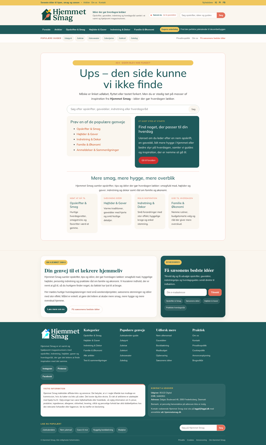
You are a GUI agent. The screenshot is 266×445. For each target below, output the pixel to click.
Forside (46, 29)
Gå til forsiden (148, 160)
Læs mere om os (55, 309)
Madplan (122, 430)
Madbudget (161, 350)
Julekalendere (48, 430)
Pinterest (62, 368)
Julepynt (68, 38)
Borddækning (162, 345)
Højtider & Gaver (97, 29)
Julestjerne (109, 38)
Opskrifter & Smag (75, 29)
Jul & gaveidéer (169, 15)
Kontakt (102, 2)
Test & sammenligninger (95, 360)
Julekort (122, 38)
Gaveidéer (161, 340)
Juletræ (80, 38)
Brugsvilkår (197, 360)
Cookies (190, 440)
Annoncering (201, 440)
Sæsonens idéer (164, 360)
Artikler (86, 2)
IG (216, 2)
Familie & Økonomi (144, 29)
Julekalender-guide (129, 335)
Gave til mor (82, 430)
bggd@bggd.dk (202, 409)
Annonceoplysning (201, 355)
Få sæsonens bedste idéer (212, 38)
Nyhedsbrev (207, 2)
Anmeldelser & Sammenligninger (98, 150)
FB (224, 2)
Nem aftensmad (164, 335)
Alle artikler (89, 355)
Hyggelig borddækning (103, 430)
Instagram (47, 368)
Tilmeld (215, 292)
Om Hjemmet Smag (217, 440)
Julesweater (94, 38)
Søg (221, 15)
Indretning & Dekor (120, 29)
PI (220, 2)
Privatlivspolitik (183, 38)
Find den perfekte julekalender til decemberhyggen (203, 29)
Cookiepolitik (198, 350)
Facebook (47, 376)
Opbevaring (161, 355)
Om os (94, 2)
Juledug (134, 38)
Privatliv (181, 440)
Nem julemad (66, 430)
